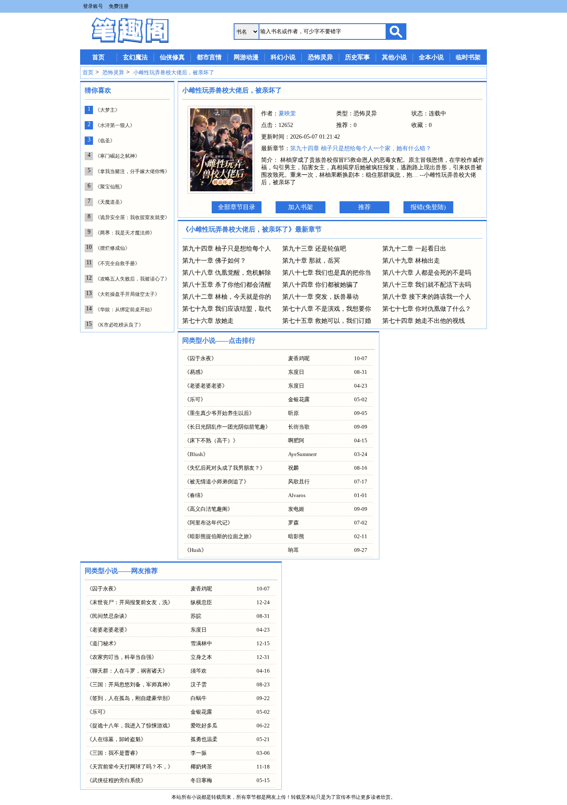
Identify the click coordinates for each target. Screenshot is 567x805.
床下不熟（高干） (211, 440)
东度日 (296, 372)
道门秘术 (103, 643)
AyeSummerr (302, 454)
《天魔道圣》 (110, 202)
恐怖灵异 (320, 57)
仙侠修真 (172, 57)
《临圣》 (105, 141)
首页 (98, 57)
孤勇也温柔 (204, 739)
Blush (196, 454)
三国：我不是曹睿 (113, 753)
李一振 (199, 753)
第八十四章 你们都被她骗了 (320, 284)
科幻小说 (283, 57)
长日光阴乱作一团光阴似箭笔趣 (227, 427)
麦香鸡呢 (299, 358)
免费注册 (119, 6)
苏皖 (196, 616)
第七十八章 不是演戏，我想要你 (326, 308)
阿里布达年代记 (208, 523)
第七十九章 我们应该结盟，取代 (226, 308)
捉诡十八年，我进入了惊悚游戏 (130, 725)
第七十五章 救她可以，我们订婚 (326, 320)
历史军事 (357, 57)
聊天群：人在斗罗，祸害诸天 (127, 671)
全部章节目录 (236, 207)
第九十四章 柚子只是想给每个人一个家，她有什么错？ (360, 148)
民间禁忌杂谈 (108, 616)
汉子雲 (199, 684)
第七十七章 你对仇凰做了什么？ (426, 308)
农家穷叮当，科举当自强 (122, 657)
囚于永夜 (200, 358)
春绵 (195, 495)
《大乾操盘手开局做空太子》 (127, 294)
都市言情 (209, 57)
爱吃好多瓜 (204, 725)
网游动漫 (246, 57)
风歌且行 (299, 481)
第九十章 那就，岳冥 (311, 260)
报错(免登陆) (428, 207)
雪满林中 (201, 643)
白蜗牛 (199, 698)
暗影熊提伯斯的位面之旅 (219, 536)
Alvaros (296, 495)
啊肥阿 (296, 440)
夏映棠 (287, 113)
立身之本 (201, 657)
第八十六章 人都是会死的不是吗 (426, 272)
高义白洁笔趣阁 (208, 509)
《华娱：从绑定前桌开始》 (125, 309)
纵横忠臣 (201, 602)
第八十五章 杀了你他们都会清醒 (226, 284)
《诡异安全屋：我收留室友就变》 (132, 217)
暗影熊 (296, 536)
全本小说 (431, 57)
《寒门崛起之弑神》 (117, 156)
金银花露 (299, 399)
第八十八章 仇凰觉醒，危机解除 (226, 272)
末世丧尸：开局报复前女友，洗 (130, 602)
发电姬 (296, 509)
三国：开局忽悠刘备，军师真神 (130, 684)
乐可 (195, 399)
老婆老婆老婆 (206, 386)
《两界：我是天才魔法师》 (125, 233)
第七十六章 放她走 (208, 320)
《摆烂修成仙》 (112, 248)
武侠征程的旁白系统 (116, 780)
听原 (293, 413)
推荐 (364, 207)
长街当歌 (299, 427)
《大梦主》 (107, 110)
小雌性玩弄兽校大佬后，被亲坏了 (173, 72)
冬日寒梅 (201, 780)
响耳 (293, 550)
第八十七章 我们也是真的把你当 (326, 272)
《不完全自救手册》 (117, 263)
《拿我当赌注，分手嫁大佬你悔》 (132, 171)
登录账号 (93, 6)
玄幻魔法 (135, 57)
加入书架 (300, 207)
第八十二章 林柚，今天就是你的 (226, 296)
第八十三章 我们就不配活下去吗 (426, 284)
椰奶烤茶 (201, 767)
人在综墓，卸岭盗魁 (116, 739)
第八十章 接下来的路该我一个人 (426, 296)
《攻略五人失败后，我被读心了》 (132, 279)
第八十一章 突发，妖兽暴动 (320, 296)
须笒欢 (199, 671)
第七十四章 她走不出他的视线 (423, 320)
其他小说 (394, 57)
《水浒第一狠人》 (115, 125)
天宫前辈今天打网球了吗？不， (130, 767)
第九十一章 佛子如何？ (214, 260)
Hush (195, 550)
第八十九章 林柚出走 (411, 260)
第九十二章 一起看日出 (414, 248)
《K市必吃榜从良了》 (119, 325)
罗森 (293, 523)
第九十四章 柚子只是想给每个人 (226, 248)
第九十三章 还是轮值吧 (314, 248)
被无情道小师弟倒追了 (217, 481)
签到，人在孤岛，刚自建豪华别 (130, 698)
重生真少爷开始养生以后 (219, 413)
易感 (195, 372)
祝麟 (293, 468)
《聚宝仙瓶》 (110, 187)
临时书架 (468, 57)
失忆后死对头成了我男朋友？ (225, 468)
